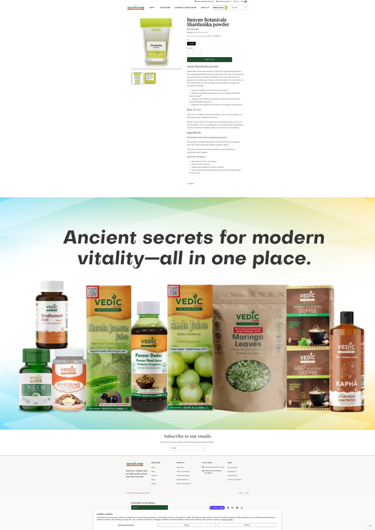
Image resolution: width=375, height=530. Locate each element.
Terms (247, 493)
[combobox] (239, 7)
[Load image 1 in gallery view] (137, 78)
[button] (152, 7)
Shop (153, 471)
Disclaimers (232, 471)
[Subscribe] (203, 448)
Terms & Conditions (235, 479)
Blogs (153, 479)
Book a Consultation (184, 483)
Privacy (240, 493)
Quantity (190, 48)
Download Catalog (183, 475)
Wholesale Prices (183, 479)
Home (153, 467)
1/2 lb (191, 43)
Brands (153, 483)
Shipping (190, 32)
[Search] (246, 7)
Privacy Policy (227, 519)
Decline (247, 525)
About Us (154, 475)
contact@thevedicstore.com (215, 467)
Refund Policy (232, 475)
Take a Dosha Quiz (183, 471)
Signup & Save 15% (224, 1)
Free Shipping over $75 (205, 1)
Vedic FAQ (180, 467)
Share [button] (191, 183)
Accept (186, 525)
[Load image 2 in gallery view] (150, 78)
